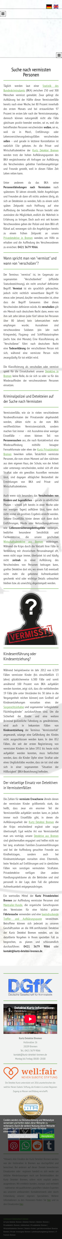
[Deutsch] (49, 6)
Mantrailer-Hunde (12, 905)
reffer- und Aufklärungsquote (23, 919)
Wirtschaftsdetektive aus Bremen (23, 542)
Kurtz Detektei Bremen (45, 150)
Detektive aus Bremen (46, 836)
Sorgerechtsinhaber (13, 707)
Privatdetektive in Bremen (18, 238)
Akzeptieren (47, 1136)
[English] (56, 6)
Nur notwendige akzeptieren (22, 1136)
